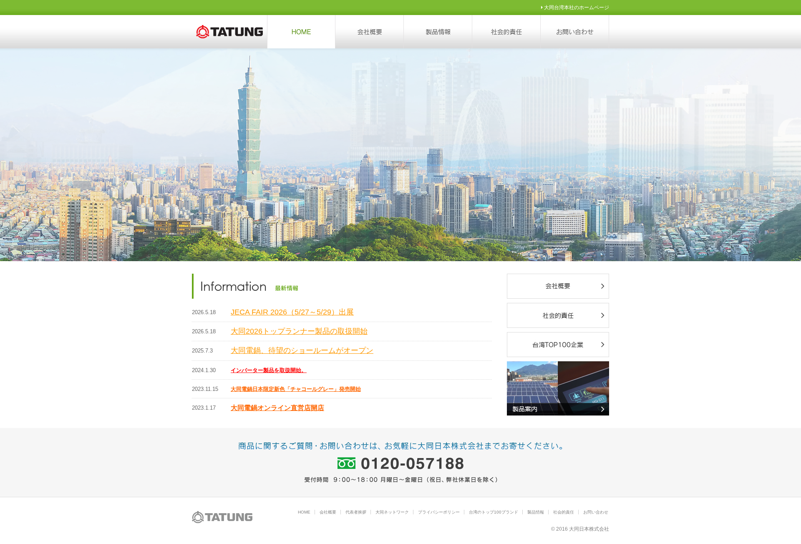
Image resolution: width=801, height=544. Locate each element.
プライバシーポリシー (439, 512)
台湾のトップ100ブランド (493, 512)
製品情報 (535, 512)
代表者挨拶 (355, 512)
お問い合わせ (595, 512)
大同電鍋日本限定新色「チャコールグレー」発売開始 (296, 389)
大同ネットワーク (392, 512)
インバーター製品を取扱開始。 (269, 370)
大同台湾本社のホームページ (576, 7)
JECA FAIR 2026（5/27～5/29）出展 (292, 312)
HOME (304, 512)
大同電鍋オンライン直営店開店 (277, 407)
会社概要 (328, 512)
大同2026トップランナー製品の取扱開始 (299, 331)
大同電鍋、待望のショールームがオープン (302, 350)
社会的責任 (563, 512)
